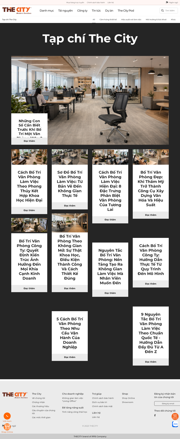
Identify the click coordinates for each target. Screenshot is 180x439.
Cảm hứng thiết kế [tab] (108, 19)
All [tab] (94, 19)
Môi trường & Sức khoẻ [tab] (156, 19)
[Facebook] (155, 415)
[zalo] (175, 424)
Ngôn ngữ (173, 2)
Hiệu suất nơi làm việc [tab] (131, 19)
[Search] (162, 10)
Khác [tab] (173, 19)
